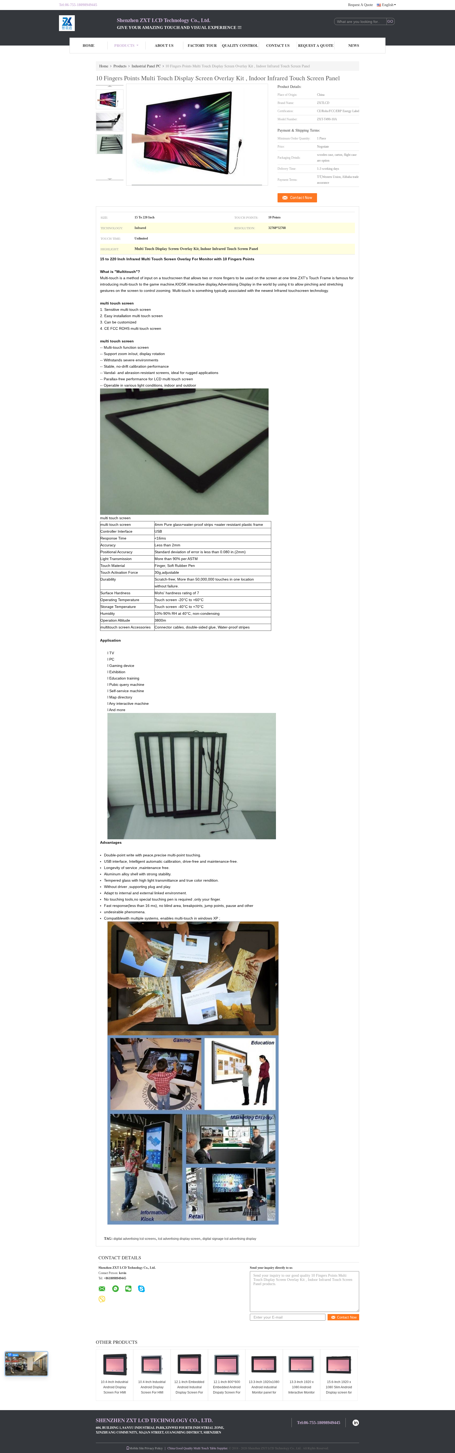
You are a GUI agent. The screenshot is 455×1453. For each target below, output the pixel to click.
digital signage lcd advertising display (229, 1239)
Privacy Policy (154, 1448)
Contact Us (278, 45)
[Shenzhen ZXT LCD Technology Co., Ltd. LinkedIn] (355, 1422)
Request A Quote (360, 5)
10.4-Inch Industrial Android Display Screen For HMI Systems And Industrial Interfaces (114, 1392)
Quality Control (240, 45)
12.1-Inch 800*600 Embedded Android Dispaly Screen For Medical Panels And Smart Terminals (226, 1392)
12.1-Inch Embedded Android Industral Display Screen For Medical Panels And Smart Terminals (189, 1392)
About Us (164, 45)
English (387, 5)
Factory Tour (202, 45)
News (353, 45)
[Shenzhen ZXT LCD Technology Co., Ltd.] (88, 23)
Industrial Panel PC (146, 65)
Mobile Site (136, 1448)
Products (124, 45)
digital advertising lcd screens (134, 1239)
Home (88, 45)
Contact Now (301, 198)
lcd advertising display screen (179, 1239)
